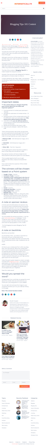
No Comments (25, 44)
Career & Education (6, 403)
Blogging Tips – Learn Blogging (37, 79)
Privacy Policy (34, 88)
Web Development (6, 422)
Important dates (8, 87)
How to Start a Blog (35, 100)
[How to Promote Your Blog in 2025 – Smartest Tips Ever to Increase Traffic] (23, 327)
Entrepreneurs (5, 405)
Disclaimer (33, 84)
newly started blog (9, 218)
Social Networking (5, 418)
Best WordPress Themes (36, 104)
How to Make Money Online (37, 96)
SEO (3, 415)
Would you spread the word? (12, 97)
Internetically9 (15, 443)
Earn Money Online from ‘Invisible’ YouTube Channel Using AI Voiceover (25, 412)
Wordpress (4, 427)
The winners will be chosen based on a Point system (14, 90)
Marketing (4, 413)
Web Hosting (4, 425)
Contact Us (33, 81)
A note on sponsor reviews (12, 92)
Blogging (16, 44)
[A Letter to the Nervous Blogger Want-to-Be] (8, 325)
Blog (32, 77)
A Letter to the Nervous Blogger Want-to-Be (7, 332)
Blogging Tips (22, 46)
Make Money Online (6, 410)
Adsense (32, 400)
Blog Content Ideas (35, 102)
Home (32, 86)
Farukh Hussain (8, 44)
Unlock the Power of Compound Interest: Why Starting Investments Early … (25, 402)
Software (4, 420)
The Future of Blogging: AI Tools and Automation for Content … (25, 417)
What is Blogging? (35, 98)
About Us (33, 75)
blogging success (14, 261)
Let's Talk (42, 2)
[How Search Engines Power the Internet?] (8, 349)
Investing (4, 408)
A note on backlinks (10, 94)
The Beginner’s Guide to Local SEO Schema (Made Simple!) (25, 407)
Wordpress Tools (34, 435)
